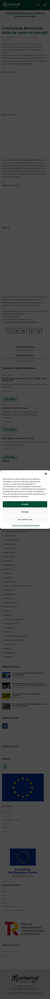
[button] (45, 473)
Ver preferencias (25, 519)
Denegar (25, 512)
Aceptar (25, 504)
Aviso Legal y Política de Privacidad (25, 525)
